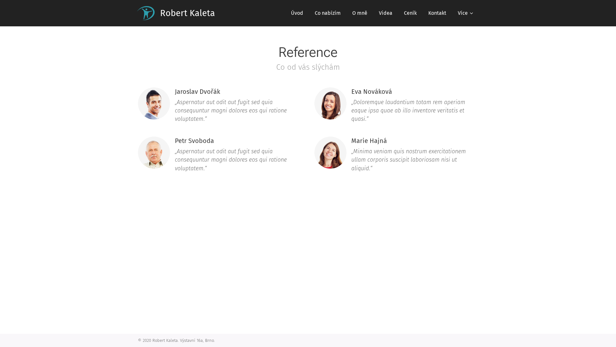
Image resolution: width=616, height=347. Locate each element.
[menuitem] (297, 13)
